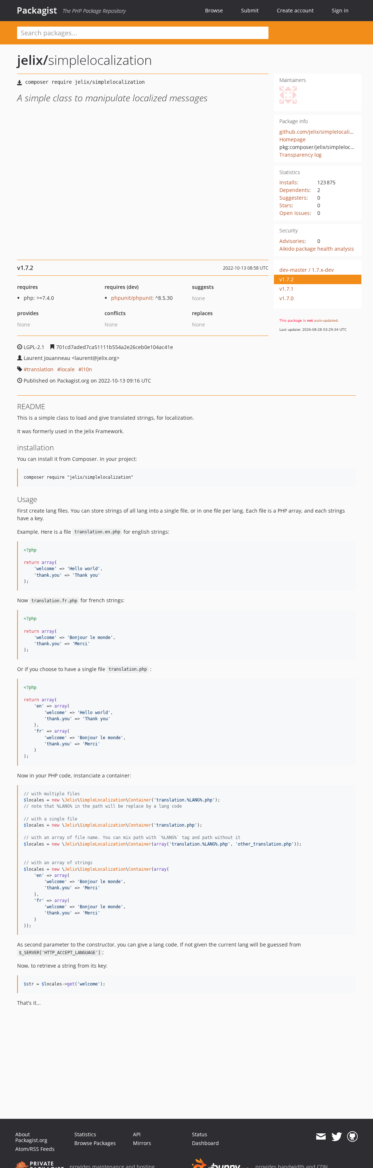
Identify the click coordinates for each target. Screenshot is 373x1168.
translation (40, 369)
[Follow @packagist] (336, 1136)
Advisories (292, 241)
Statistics (85, 1134)
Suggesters (292, 197)
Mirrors (142, 1143)
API (137, 1134)
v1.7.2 (286, 279)
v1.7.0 (286, 298)
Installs (288, 182)
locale (67, 369)
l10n (87, 369)
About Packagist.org (31, 1137)
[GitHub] (352, 1136)
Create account (295, 10)
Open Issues (294, 212)
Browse (214, 10)
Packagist (37, 10)
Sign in (340, 10)
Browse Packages (95, 1143)
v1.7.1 (286, 288)
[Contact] (320, 1136)
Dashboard (205, 1143)
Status (199, 1134)
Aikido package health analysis (316, 248)
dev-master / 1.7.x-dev (306, 269)
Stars (285, 205)
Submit (250, 10)
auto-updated (326, 320)
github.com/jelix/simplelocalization (322, 131)
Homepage (292, 139)
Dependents (294, 190)
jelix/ (32, 60)
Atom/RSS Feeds (35, 1148)
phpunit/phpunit (131, 297)
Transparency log (300, 154)
